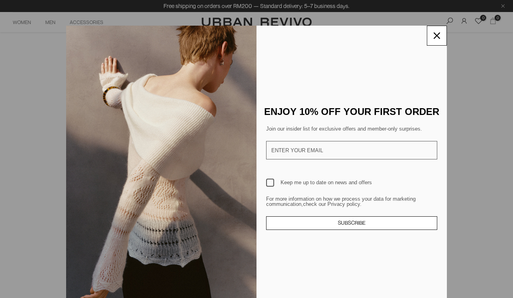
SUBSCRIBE (352, 222)
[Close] (437, 36)
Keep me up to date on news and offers (326, 182)
